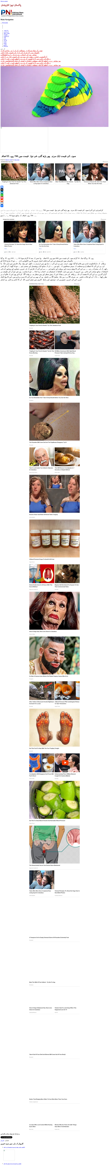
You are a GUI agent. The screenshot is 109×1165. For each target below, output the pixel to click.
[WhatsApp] (54, 195)
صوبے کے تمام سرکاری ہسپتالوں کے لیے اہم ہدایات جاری (21, 51)
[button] (54, 97)
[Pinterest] (54, 197)
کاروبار (5, 40)
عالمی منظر (7, 33)
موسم (5, 43)
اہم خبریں (6, 32)
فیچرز (5, 44)
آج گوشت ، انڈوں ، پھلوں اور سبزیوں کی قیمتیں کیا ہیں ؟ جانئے (24, 57)
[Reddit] (54, 200)
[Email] (54, 203)
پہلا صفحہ (6, 30)
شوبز (5, 39)
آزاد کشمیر (6, 36)
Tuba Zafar (16, 159)
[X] (54, 189)
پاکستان (5, 34)
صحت (5, 41)
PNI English (5, 22)
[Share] (54, 205)
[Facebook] (54, 187)
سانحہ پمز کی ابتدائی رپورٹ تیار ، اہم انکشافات (19, 55)
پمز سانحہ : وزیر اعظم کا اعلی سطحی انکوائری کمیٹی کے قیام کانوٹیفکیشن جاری (31, 61)
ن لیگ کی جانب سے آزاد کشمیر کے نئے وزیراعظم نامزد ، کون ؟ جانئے (26, 59)
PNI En (6, 46)
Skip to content (4, 1)
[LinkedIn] (54, 192)
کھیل (5, 37)
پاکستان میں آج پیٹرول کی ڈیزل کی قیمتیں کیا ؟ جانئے (20, 53)
